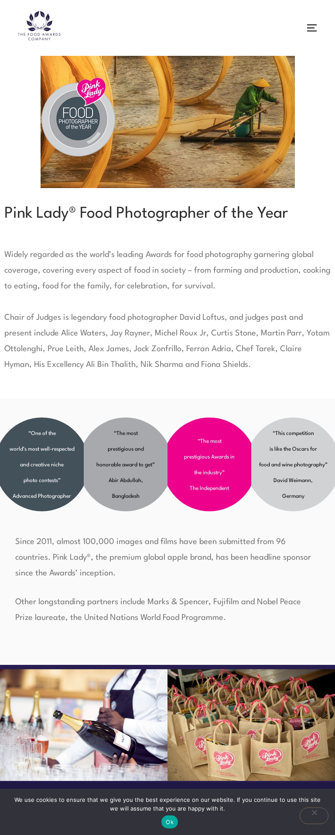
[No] (314, 816)
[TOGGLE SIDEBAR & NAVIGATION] (312, 28)
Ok (170, 821)
